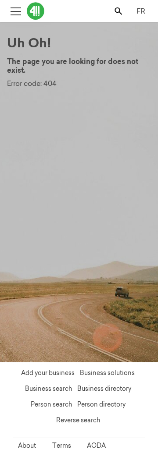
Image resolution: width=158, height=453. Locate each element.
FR (140, 11)
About (27, 445)
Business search (48, 389)
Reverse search (78, 420)
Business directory (104, 389)
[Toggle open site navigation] (15, 10)
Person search (51, 404)
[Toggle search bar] (119, 10)
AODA (96, 445)
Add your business (48, 373)
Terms (61, 445)
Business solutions (107, 373)
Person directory (101, 404)
